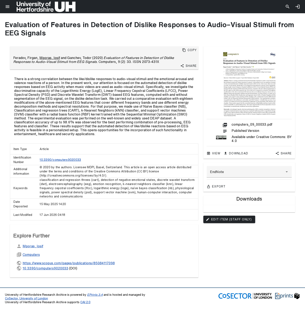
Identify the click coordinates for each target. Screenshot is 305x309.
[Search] (288, 7)
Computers (31, 254)
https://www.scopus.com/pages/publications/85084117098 (69, 263)
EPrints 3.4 (95, 294)
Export (219, 186)
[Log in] (298, 7)
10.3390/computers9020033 (60, 159)
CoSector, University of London (26, 298)
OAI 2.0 (85, 302)
